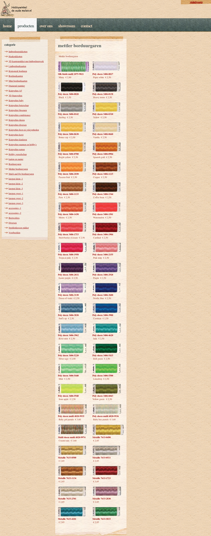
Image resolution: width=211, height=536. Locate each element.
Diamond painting (17, 85)
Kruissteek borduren (18, 71)
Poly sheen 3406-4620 (102, 335)
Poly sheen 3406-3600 (102, 294)
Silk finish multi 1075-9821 (71, 74)
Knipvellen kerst (16, 134)
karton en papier (16, 159)
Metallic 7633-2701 (67, 498)
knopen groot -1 (16, 193)
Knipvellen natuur (17, 149)
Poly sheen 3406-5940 (68, 395)
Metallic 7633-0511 (101, 457)
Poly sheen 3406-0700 (68, 153)
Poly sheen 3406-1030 (68, 173)
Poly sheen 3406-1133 (68, 194)
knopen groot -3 (16, 203)
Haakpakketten (15, 56)
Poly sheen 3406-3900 (102, 315)
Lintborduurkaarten (17, 66)
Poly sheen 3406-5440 (68, 375)
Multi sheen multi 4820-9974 (71, 437)
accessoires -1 (15, 208)
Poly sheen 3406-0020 (68, 94)
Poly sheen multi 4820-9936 (105, 416)
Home (7, 25)
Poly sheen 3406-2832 (68, 274)
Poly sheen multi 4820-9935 (71, 416)
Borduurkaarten (16, 75)
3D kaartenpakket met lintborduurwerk (26, 61)
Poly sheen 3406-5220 (68, 355)
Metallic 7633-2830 (101, 498)
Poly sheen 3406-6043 (102, 395)
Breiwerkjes (14, 217)
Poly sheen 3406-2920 (102, 274)
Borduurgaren (15, 164)
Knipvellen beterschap (19, 105)
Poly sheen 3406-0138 (102, 94)
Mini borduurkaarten (18, 80)
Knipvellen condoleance (19, 115)
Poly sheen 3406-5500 (102, 375)
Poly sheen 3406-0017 (102, 74)
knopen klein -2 (16, 183)
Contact (86, 25)
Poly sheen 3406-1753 (68, 234)
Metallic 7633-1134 (67, 478)
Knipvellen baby (16, 100)
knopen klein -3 (16, 188)
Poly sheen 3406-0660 (102, 134)
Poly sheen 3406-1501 (102, 214)
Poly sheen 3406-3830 (68, 315)
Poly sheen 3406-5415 (102, 355)
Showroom (66, 25)
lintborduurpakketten (18, 51)
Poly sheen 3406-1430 (68, 214)
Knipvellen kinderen (18, 139)
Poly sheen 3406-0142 (68, 114)
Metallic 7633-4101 (67, 518)
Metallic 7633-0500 (67, 457)
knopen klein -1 (16, 178)
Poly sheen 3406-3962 (68, 335)
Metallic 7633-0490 (101, 437)
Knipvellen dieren (17, 119)
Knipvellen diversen (18, 124)
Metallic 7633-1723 (101, 478)
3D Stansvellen (15, 95)
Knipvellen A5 (15, 90)
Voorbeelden (14, 232)
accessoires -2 (15, 212)
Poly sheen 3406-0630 (68, 134)
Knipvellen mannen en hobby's (23, 144)
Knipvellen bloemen (18, 110)
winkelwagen (196, 2)
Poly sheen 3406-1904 (102, 234)
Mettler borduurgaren (18, 168)
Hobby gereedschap (18, 154)
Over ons (46, 25)
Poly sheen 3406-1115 (102, 173)
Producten (26, 25)
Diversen (13, 222)
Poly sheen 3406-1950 (68, 254)
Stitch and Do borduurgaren (21, 173)
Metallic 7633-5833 (101, 518)
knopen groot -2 (16, 198)
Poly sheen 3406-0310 (102, 114)
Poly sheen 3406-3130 (68, 294)
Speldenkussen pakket (19, 227)
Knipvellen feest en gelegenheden (24, 129)
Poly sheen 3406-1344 (102, 194)
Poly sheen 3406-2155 (102, 254)
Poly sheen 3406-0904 (102, 153)
